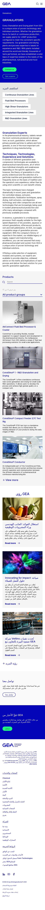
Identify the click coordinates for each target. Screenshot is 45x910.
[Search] (37, 4)
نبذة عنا (5, 826)
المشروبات (6, 805)
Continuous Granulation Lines (19, 95)
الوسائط (5, 837)
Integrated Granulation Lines (19, 112)
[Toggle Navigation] (41, 4)
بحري (4, 815)
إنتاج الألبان (6, 781)
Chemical (6, 778)
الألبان (5, 791)
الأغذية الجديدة (7, 788)
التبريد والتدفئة (8, 798)
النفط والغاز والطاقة (10, 812)
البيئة (4, 795)
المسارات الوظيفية (9, 840)
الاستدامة (6, 830)
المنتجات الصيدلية (9, 808)
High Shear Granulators (16, 106)
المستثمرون (7, 833)
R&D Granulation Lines (16, 118)
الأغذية (5, 785)
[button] (22, 88)
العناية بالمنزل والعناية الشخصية (13, 802)
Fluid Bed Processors (15, 100)
